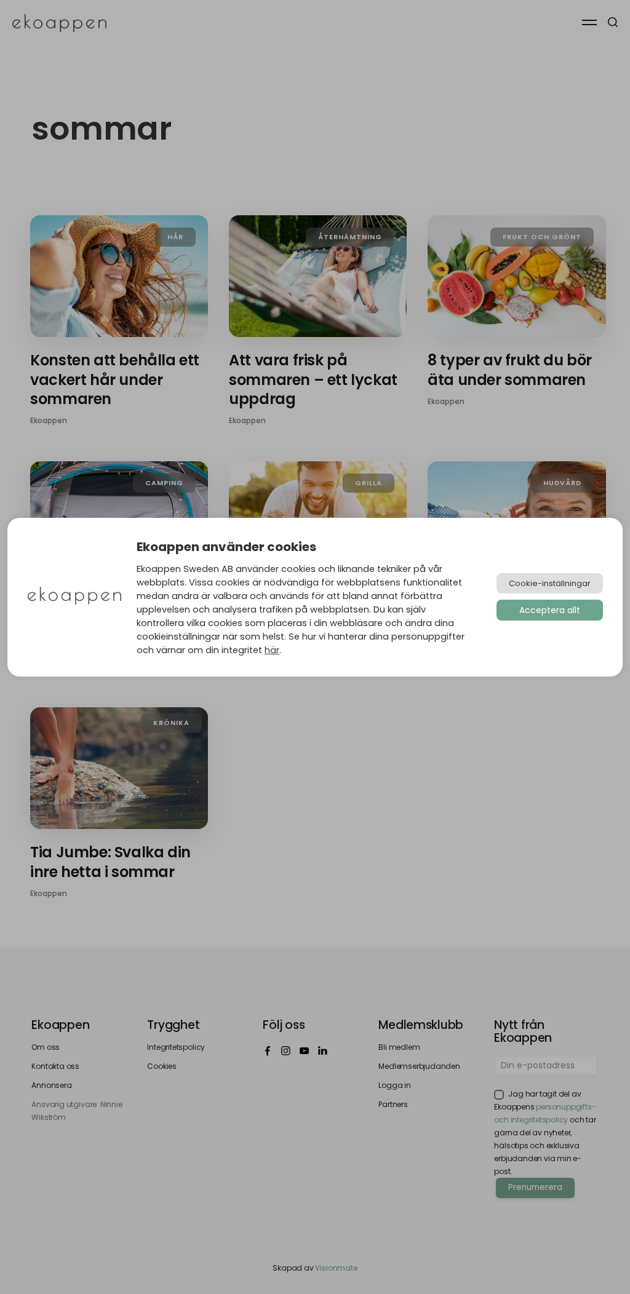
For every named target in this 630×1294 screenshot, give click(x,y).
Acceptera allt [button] (549, 610)
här (272, 650)
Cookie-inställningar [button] (550, 583)
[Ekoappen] (74, 597)
